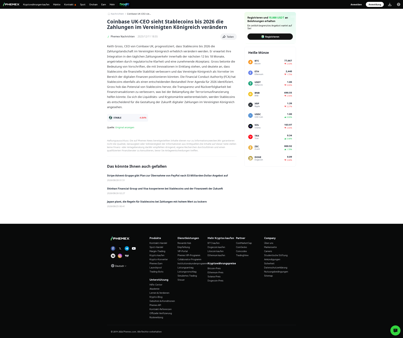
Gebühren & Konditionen (162, 301)
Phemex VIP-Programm (189, 255)
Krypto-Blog (156, 296)
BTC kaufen (214, 243)
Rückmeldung (156, 317)
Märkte (56, 4)
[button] (228, 36)
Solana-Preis (214, 276)
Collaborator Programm (189, 259)
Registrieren (272, 36)
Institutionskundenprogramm (193, 263)
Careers (268, 251)
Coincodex (241, 251)
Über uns (268, 243)
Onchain (93, 4)
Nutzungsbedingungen (276, 271)
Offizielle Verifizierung (161, 313)
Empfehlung (184, 247)
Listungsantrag (185, 267)
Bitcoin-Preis (214, 268)
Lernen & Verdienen (159, 292)
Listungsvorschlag (187, 271)
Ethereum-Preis (215, 272)
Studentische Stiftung (276, 255)
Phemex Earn (156, 263)
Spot (82, 4)
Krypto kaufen (157, 255)
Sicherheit (269, 263)
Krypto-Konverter (159, 259)
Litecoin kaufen (216, 251)
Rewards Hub (184, 243)
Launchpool (156, 267)
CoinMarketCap (244, 243)
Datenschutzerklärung (275, 267)
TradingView (242, 255)
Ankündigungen (272, 259)
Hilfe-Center (156, 284)
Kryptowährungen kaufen (36, 4)
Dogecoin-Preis (215, 280)
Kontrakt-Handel (158, 243)
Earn (103, 4)
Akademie (154, 288)
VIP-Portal (183, 251)
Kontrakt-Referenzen (161, 309)
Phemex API (155, 305)
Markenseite (270, 247)
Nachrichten (117, 13)
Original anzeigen (124, 127)
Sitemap (268, 275)
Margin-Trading (157, 251)
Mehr (112, 4)
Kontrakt (69, 4)
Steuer (181, 279)
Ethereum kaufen (216, 255)
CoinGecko (241, 247)
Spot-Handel (156, 247)
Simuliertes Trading (187, 275)
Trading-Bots (156, 271)
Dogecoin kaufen (216, 247)
